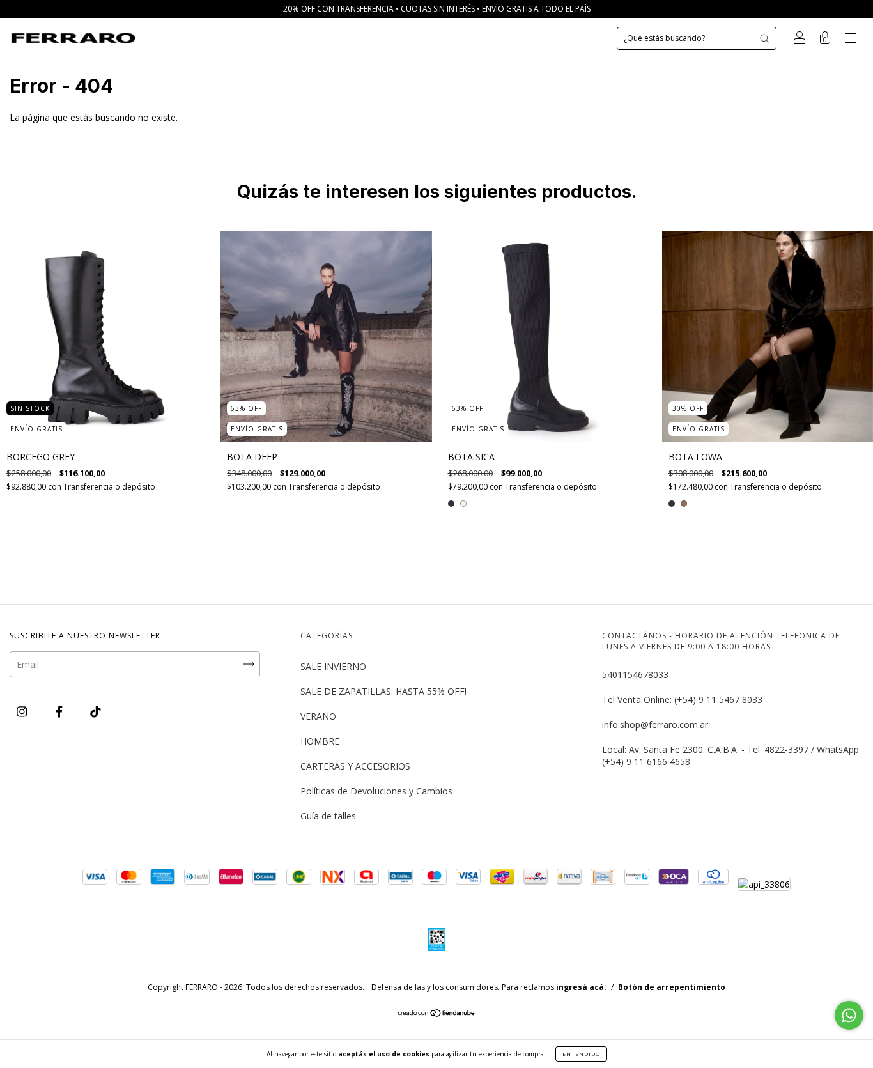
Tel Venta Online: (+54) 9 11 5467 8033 (682, 699)
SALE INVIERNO (333, 666)
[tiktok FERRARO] (95, 712)
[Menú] (850, 39)
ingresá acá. (581, 987)
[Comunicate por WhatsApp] (849, 1015)
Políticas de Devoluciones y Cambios (376, 791)
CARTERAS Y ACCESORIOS (355, 766)
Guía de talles (328, 816)
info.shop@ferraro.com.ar (655, 724)
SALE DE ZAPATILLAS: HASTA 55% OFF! (383, 691)
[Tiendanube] (437, 1014)
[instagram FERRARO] (23, 712)
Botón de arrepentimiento (671, 987)
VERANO (318, 716)
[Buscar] (764, 38)
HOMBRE (319, 741)
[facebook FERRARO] (60, 712)
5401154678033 (635, 675)
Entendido (581, 1053)
